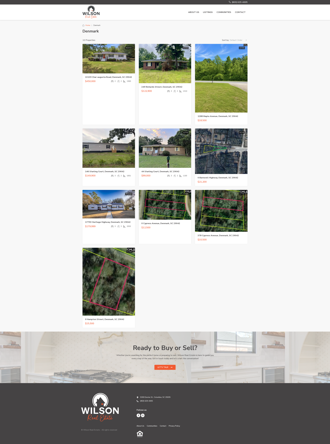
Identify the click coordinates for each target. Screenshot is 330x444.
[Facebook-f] (138, 415)
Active (185, 48)
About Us (193, 12)
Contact (240, 12)
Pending (129, 48)
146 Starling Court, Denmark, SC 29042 (104, 171)
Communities (224, 12)
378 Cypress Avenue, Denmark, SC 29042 (218, 235)
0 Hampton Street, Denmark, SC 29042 (104, 319)
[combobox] (238, 40)
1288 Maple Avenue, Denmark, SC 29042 (218, 116)
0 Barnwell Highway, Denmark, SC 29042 (218, 177)
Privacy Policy (174, 426)
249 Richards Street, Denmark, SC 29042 (161, 87)
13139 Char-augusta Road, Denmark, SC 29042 (108, 77)
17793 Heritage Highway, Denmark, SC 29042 (108, 222)
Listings (208, 12)
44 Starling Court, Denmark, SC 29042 (160, 171)
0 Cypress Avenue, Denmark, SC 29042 (160, 223)
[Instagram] (143, 415)
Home (87, 25)
